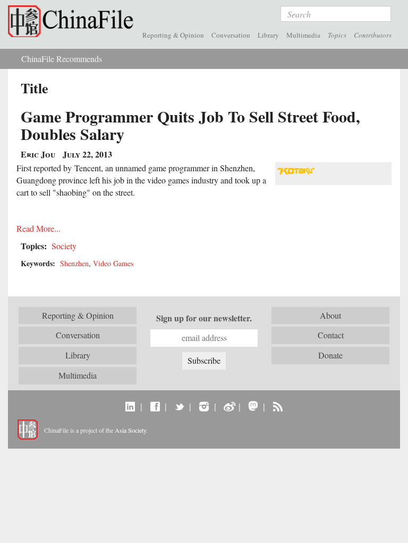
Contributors (373, 35)
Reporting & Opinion (173, 35)
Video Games (113, 263)
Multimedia (303, 35)
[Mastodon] (253, 406)
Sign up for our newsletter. (204, 318)
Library (268, 35)
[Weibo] (228, 406)
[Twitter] (179, 406)
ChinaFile (73, 21)
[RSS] (277, 406)
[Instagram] (203, 406)
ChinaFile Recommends (61, 58)
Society (64, 245)
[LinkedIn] (130, 406)
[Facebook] (155, 406)
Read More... (38, 228)
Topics (337, 35)
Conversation (230, 35)
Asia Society (130, 430)
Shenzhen (74, 263)
